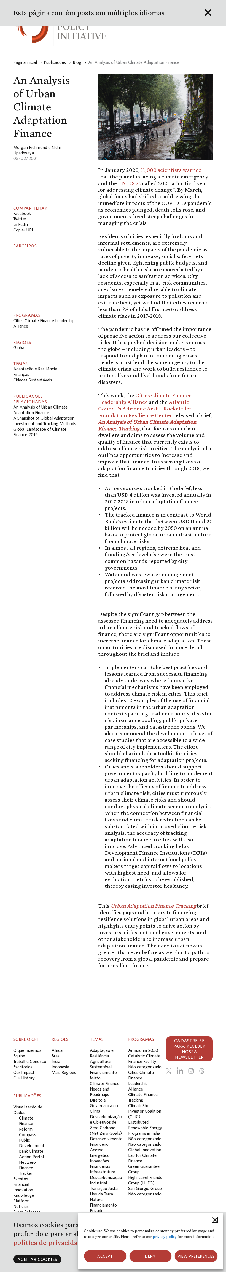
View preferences (196, 1256)
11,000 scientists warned (171, 170)
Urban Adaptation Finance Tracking (153, 905)
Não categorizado (145, 1066)
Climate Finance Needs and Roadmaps (104, 1089)
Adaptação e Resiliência (35, 368)
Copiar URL (23, 229)
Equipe (19, 1055)
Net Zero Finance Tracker (27, 1168)
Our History (24, 1077)
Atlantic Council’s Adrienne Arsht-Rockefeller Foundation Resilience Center (145, 408)
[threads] (202, 1071)
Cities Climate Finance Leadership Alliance (145, 398)
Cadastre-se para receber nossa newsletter (189, 1049)
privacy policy (165, 1236)
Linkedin (20, 224)
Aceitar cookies (37, 1259)
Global (19, 347)
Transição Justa (104, 1188)
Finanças (21, 374)
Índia (56, 1061)
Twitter (19, 218)
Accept (105, 1256)
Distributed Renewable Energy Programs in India (145, 1128)
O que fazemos (27, 1050)
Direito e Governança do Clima (104, 1105)
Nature (96, 1199)
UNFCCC (129, 183)
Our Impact (23, 1072)
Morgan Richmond (30, 147)
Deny (150, 1256)
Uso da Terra (101, 1193)
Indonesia (60, 1066)
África (57, 1050)
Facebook (22, 213)
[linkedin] (180, 1071)
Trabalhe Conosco (29, 1061)
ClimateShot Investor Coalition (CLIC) (144, 1111)
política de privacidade (50, 1242)
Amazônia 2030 (143, 1050)
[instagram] (191, 1071)
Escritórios (23, 1066)
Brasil (56, 1055)
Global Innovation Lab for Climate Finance (144, 1155)
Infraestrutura (102, 1171)
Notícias (21, 1206)
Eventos (20, 1178)
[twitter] (168, 1071)
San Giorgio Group (145, 1188)
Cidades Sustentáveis (32, 379)
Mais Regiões (64, 1072)
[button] (215, 1220)
